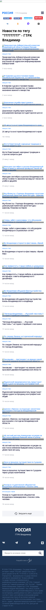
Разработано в (22, 560)
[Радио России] (28, 19)
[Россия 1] (7, 18)
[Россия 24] (18, 18)
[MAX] (28, 23)
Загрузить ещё (25, 513)
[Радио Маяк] (38, 19)
